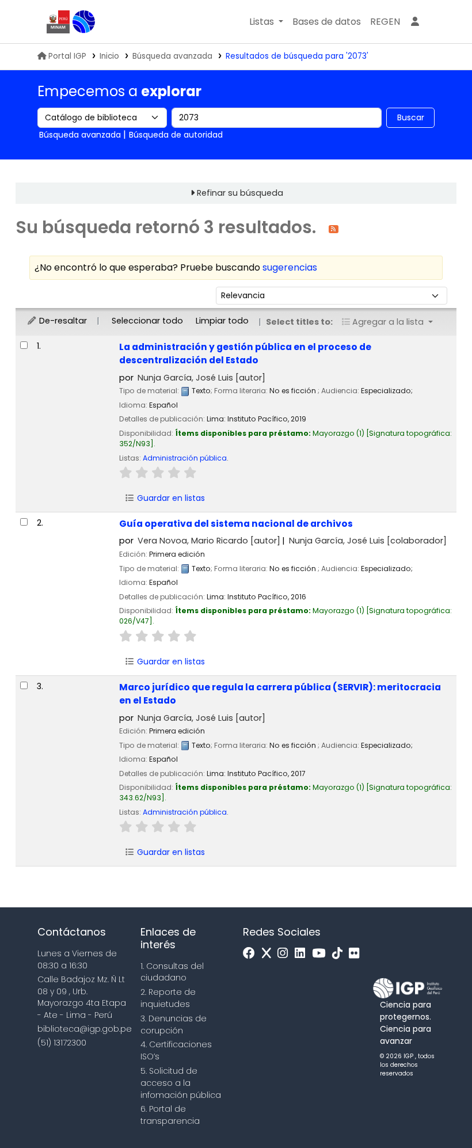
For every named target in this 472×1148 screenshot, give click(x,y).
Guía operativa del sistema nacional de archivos (236, 524)
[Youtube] (321, 954)
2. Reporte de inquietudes (168, 998)
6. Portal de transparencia (170, 1115)
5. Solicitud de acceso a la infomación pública (180, 1083)
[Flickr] (357, 954)
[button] (266, 21)
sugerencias (289, 267)
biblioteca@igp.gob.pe (84, 1029)
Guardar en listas (170, 498)
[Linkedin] (303, 954)
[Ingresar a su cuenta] (415, 21)
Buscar (410, 117)
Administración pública (185, 458)
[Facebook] (252, 954)
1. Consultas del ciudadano (172, 972)
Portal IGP (67, 56)
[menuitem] (385, 21)
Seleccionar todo (147, 320)
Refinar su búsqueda (240, 193)
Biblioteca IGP (84, 21)
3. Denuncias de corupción (173, 1024)
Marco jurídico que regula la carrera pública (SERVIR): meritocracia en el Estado (280, 693)
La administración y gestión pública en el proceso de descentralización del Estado (245, 353)
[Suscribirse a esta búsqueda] (333, 228)
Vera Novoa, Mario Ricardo (209, 540)
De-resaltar (62, 320)
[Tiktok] (340, 954)
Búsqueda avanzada (172, 56)
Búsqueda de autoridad (176, 134)
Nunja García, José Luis (201, 377)
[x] (269, 954)
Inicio (109, 56)
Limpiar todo (222, 320)
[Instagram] (285, 954)
